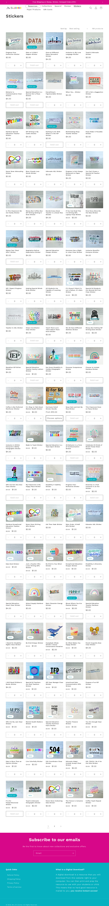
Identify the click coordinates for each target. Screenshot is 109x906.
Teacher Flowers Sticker (72, 722)
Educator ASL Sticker (93, 524)
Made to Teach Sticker (34, 445)
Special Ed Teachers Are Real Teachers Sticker (33, 684)
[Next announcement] (102, 2)
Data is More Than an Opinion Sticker (14, 762)
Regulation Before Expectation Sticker (33, 251)
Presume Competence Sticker (74, 368)
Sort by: (64, 29)
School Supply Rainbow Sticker (34, 604)
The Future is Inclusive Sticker (74, 801)
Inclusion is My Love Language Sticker (73, 53)
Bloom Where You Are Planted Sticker (74, 604)
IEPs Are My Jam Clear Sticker (14, 722)
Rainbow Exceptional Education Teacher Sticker (13, 526)
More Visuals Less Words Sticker (32, 172)
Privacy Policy (13, 883)
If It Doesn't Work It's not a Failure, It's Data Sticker (74, 290)
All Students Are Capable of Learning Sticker (53, 290)
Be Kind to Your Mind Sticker (54, 565)
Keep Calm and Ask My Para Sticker (74, 408)
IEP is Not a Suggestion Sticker (94, 93)
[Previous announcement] (6, 2)
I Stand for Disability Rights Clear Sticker (13, 644)
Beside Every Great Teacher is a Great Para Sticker (54, 212)
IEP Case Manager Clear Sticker (54, 683)
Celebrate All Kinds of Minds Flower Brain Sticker (94, 446)
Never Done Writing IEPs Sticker (33, 525)
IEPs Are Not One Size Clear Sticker (14, 485)
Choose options (54, 418)
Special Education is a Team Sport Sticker (54, 446)
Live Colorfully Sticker (34, 761)
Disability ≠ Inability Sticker (53, 485)
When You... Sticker (73, 92)
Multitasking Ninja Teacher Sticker (73, 132)
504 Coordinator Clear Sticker (54, 762)
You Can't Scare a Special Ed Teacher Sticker (93, 173)
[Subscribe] (72, 853)
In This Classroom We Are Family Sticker (14, 212)
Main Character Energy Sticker (54, 604)
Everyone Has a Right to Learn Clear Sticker (74, 251)
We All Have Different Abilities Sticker (74, 328)
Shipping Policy (14, 879)
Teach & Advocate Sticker (92, 53)
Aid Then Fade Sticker (54, 524)
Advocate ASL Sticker (54, 171)
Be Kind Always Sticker (34, 643)
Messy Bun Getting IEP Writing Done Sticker (94, 328)
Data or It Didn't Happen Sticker (32, 53)
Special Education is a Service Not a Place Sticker (34, 93)
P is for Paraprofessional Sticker (12, 802)
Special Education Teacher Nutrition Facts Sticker (52, 723)
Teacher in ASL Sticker (14, 328)
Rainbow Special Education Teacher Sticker (12, 133)
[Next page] (60, 826)
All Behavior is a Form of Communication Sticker (74, 446)
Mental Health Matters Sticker (34, 722)
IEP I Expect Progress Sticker (14, 289)
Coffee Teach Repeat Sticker (93, 801)
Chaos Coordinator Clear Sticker (33, 328)
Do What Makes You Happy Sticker (73, 644)
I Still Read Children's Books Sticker (14, 683)
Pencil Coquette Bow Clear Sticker (93, 644)
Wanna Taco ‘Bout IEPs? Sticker (12, 251)
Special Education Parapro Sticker (52, 251)
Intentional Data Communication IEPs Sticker (73, 684)
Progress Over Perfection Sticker (12, 53)
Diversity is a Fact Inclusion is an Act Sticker (92, 486)
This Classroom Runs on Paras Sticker (93, 408)
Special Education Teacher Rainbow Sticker (92, 605)
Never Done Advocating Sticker (14, 172)
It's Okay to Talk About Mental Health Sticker (34, 408)
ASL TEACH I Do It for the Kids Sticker (94, 762)
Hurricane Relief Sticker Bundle (52, 408)
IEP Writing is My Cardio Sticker (32, 132)
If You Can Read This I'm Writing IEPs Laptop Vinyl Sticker (73, 212)
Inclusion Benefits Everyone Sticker (92, 251)
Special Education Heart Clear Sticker (13, 604)
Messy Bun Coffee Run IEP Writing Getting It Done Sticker (34, 212)
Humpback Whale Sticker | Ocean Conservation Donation (54, 644)
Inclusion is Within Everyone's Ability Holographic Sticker (13, 446)
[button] (33, 6)
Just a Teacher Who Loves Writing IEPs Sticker (33, 565)
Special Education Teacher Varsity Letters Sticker (34, 369)
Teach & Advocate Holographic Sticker (33, 801)
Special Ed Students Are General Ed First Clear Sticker (93, 290)
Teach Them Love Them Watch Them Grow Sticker (53, 329)
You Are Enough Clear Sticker (94, 722)
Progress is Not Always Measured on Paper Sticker (74, 173)
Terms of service (14, 887)
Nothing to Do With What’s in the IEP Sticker (53, 133)
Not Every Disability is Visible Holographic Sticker (54, 369)
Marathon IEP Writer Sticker (13, 368)
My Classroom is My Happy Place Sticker (33, 485)
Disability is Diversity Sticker (94, 565)
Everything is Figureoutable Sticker (54, 93)
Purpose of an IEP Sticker (92, 683)
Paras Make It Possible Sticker (94, 132)
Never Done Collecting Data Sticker (54, 801)
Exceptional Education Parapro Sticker (74, 565)
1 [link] (48, 826)
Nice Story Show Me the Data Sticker (93, 212)
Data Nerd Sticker (12, 564)
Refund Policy (13, 875)
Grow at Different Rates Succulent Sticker (52, 54)
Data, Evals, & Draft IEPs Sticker (73, 525)
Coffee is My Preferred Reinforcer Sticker (14, 408)
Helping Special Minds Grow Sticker (34, 289)
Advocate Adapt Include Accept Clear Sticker (73, 763)
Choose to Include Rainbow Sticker (92, 368)
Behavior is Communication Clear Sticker (14, 93)
